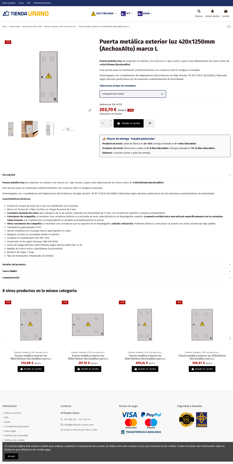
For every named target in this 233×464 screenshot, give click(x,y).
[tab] (116, 175)
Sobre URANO (9, 271)
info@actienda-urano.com (79, 424)
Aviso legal (10, 431)
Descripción (8, 175)
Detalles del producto (14, 264)
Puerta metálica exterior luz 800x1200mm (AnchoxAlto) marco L (31, 357)
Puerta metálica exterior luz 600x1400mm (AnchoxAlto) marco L (145, 357)
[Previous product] (228, 26)
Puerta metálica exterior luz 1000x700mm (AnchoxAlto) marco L (88, 357)
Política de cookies (14, 440)
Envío (21, 3)
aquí (47, 449)
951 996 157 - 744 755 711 (77, 419)
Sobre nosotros (9, 3)
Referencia (105, 104)
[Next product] (230, 26)
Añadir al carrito (131, 123)
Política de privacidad (16, 435)
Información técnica (42, 3)
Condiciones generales (16, 426)
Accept (11, 456)
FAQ (29, 3)
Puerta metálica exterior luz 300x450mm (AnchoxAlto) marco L (202, 357)
